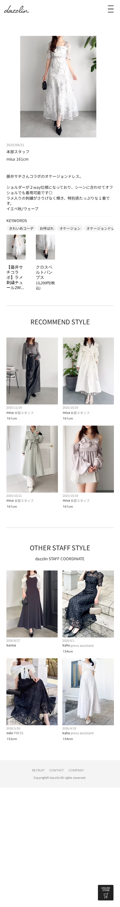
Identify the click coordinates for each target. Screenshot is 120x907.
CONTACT (56, 770)
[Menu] (111, 8)
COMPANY (76, 770)
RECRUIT (38, 770)
